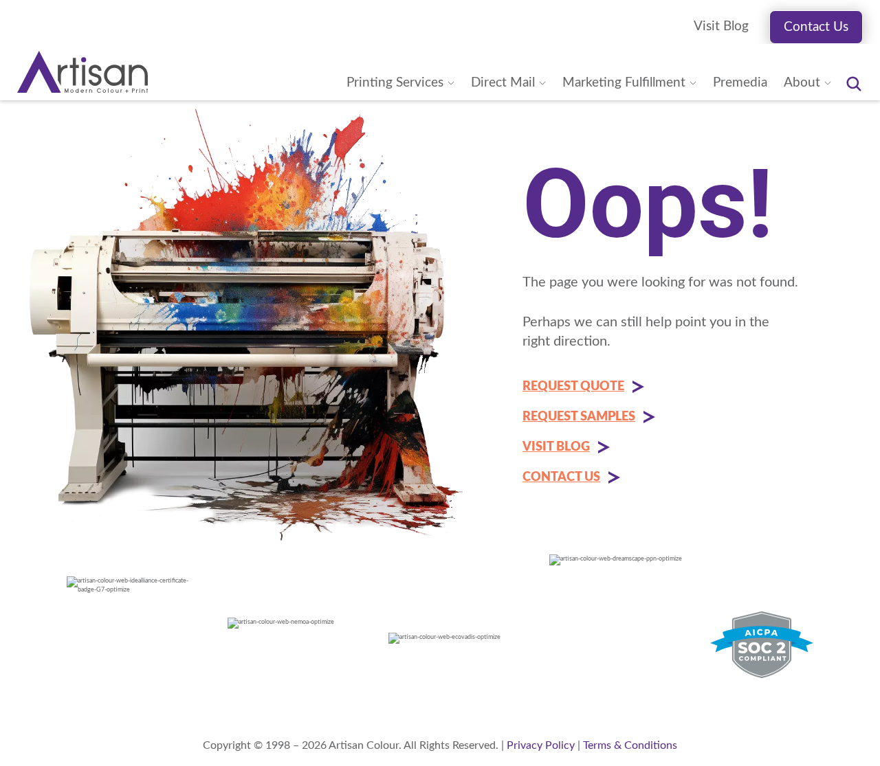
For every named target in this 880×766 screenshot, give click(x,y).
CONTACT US (561, 477)
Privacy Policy (541, 745)
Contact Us (816, 27)
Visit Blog (721, 26)
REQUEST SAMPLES (578, 417)
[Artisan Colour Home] (82, 72)
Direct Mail (503, 82)
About (802, 82)
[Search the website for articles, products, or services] (854, 84)
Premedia (740, 82)
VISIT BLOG (556, 447)
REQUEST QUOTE (573, 387)
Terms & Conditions (630, 745)
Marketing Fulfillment (623, 82)
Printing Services (394, 82)
